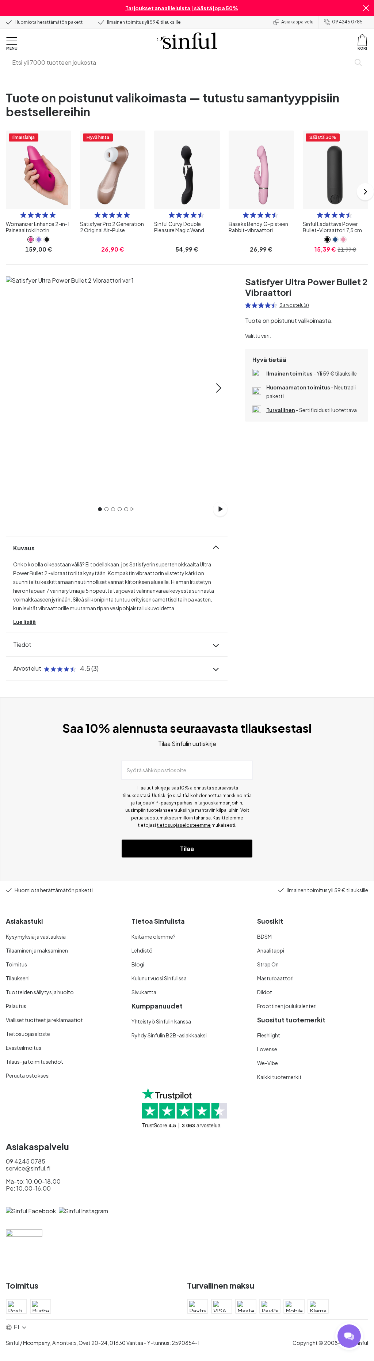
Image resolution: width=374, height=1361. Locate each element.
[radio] (23, 215)
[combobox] (179, 62)
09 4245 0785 (347, 21)
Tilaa (187, 848)
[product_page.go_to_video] (220, 509)
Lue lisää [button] (24, 621)
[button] (366, 8)
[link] (30, 239)
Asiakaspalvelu (297, 21)
